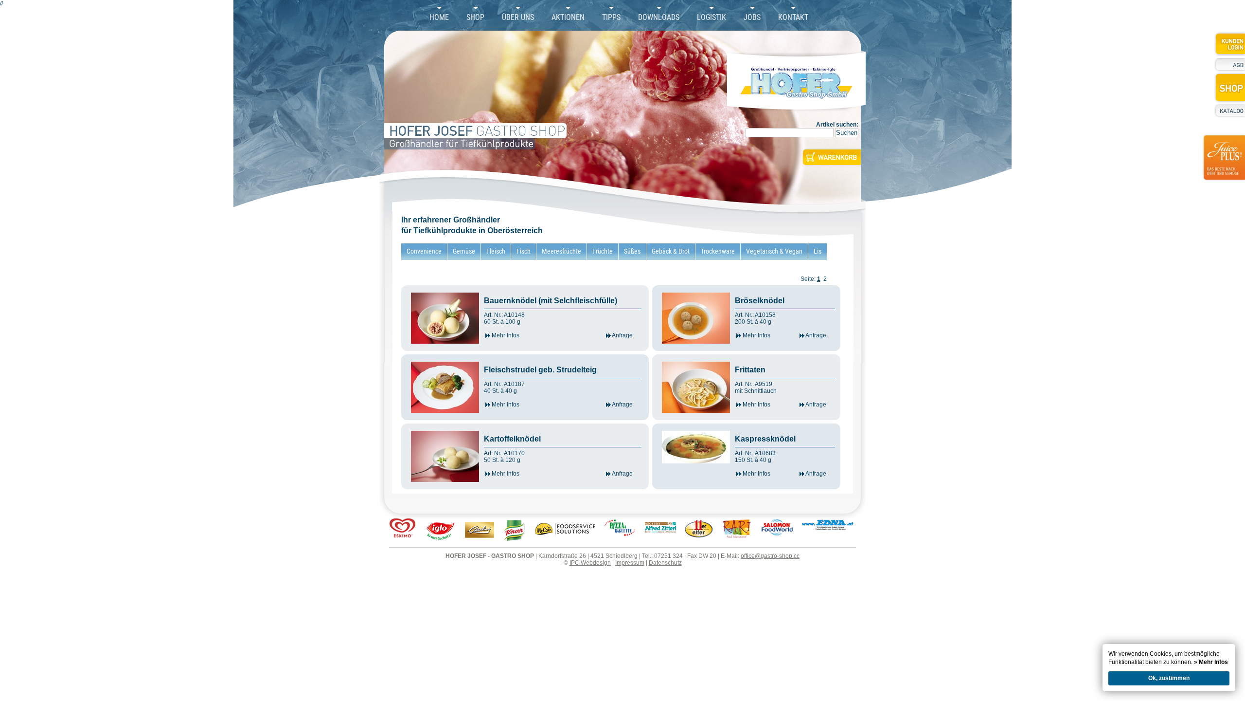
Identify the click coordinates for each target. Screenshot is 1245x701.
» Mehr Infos (1211, 662)
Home (439, 17)
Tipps (611, 17)
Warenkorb (831, 157)
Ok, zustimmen (1169, 678)
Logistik (711, 17)
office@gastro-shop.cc (770, 556)
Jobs (752, 17)
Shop (475, 17)
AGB (1229, 65)
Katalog (1229, 110)
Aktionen (568, 17)
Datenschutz (665, 562)
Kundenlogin (1229, 43)
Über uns (518, 17)
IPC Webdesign (590, 562)
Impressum (629, 562)
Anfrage (622, 335)
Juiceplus (1223, 163)
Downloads (658, 17)
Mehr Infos (504, 335)
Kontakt (793, 17)
